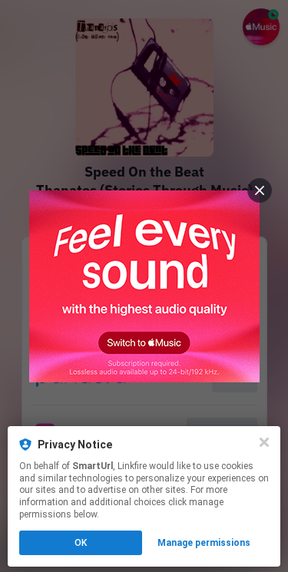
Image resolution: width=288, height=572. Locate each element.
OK (80, 542)
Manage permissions (203, 542)
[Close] (264, 442)
